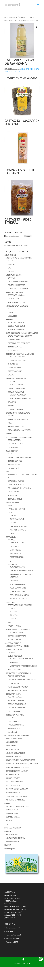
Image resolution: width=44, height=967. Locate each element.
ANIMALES (12, 540)
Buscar (28, 236)
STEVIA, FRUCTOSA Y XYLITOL (19, 430)
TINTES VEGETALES (15, 670)
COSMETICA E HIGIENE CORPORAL (18, 673)
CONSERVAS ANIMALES (16, 357)
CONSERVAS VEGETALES (17, 360)
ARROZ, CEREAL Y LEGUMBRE (17, 306)
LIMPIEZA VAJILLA (12, 817)
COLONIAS (11, 718)
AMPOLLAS (14, 662)
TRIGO (12, 533)
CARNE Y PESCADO (17, 543)
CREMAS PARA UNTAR (16, 392)
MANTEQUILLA (15, 553)
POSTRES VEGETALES (18, 588)
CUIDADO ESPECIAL (15, 656)
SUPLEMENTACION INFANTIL (16, 796)
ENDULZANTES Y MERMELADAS (18, 413)
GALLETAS (12, 402)
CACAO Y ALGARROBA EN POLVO (20, 336)
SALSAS (11, 375)
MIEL (9, 423)
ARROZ (10, 309)
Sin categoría (9, 849)
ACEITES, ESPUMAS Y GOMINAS (21, 659)
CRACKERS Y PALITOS (16, 481)
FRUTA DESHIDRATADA (16, 285)
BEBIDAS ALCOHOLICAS (16, 326)
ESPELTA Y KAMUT (17, 519)
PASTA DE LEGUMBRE (18, 530)
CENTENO (13, 515)
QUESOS (13, 561)
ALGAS (10, 454)
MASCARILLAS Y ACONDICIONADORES (23, 666)
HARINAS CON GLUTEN (16, 509)
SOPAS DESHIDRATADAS (17, 636)
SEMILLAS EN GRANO (15, 409)
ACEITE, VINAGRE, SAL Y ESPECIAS (19, 258)
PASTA (10, 513)
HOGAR (7, 803)
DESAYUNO (12, 609)
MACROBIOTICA (12, 451)
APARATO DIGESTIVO (14, 757)
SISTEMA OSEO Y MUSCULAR (17, 789)
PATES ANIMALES (14, 368)
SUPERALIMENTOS (13, 793)
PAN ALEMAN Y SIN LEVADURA (19, 488)
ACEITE (10, 261)
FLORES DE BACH (12, 775)
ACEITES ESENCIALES (14, 739)
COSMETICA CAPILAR (14, 650)
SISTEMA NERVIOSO (13, 785)
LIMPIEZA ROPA (12, 813)
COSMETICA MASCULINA (17, 704)
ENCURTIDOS (13, 364)
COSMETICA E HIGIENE (12, 643)
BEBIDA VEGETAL (14, 440)
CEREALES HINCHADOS (16, 388)
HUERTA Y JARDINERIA (12, 828)
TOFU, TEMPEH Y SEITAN (19, 595)
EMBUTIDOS (14, 546)
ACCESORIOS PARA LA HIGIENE (17, 646)
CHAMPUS (11, 652)
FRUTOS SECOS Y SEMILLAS (20, 398)
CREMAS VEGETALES (15, 444)
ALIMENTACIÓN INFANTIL (15, 838)
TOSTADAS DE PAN (15, 499)
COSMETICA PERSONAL (15, 715)
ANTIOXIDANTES (12, 749)
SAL (9, 268)
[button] (36, 27)
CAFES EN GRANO (14, 340)
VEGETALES (12, 564)
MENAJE (9, 821)
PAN (7, 472)
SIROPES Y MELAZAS (16, 426)
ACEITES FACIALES (15, 697)
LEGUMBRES (12, 316)
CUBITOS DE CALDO (15, 632)
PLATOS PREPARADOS (18, 584)
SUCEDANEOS (13, 350)
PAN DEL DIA (12, 495)
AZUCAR (11, 416)
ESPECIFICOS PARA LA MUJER (17, 771)
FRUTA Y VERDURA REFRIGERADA (22, 571)
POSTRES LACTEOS (17, 557)
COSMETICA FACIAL (13, 694)
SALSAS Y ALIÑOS (14, 468)
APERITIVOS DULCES (13, 275)
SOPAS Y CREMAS (14, 640)
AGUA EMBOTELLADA (16, 322)
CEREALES (11, 312)
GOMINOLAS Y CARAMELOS (18, 289)
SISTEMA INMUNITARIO (14, 782)
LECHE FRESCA (15, 550)
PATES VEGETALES (15, 371)
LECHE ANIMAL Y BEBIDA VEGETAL (19, 437)
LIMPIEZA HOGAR (12, 810)
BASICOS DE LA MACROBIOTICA (19, 457)
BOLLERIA (11, 381)
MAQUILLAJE (12, 732)
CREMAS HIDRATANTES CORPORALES (22, 680)
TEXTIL (9, 824)
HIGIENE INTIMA (14, 728)
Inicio (6, 17)
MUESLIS (11, 406)
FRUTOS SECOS (14, 299)
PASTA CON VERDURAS (18, 526)
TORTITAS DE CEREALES (17, 302)
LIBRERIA (7, 845)
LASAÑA (13, 523)
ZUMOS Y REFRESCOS (12, 72)
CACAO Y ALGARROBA (18, 395)
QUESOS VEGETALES (17, 591)
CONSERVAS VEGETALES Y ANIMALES (20, 354)
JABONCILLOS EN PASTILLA (18, 687)
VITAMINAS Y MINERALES (15, 800)
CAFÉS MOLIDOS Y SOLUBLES (19, 343)
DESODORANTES (14, 721)
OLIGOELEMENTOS (13, 778)
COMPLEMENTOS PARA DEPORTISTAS (20, 760)
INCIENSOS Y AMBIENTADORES (17, 806)
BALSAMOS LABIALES (16, 700)
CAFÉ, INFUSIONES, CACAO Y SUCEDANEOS (22, 333)
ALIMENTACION (11, 834)
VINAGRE (11, 271)
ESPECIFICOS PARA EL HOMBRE (17, 767)
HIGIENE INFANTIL (12, 842)
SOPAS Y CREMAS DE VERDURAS (18, 630)
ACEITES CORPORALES (16, 676)
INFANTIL (7, 831)
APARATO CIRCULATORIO (15, 753)
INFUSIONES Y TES (15, 347)
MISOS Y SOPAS (14, 465)
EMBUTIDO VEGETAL (17, 567)
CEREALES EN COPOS (16, 385)
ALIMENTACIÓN (14, 17)
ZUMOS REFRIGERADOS (18, 599)
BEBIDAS (24, 17)
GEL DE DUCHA (13, 683)
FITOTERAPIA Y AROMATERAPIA (16, 736)
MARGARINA (14, 581)
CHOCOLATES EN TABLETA (18, 282)
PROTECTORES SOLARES (17, 690)
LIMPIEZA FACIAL (14, 711)
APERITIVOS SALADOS (14, 292)
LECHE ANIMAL (13, 447)
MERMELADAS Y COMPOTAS (18, 419)
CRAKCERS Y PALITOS (16, 485)
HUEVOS (9, 434)
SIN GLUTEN (10, 602)
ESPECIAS (11, 264)
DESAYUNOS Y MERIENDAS (16, 378)
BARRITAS (11, 278)
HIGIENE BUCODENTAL (16, 725)
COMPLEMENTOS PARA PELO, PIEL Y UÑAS (22, 764)
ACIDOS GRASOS (12, 742)
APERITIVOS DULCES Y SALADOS (20, 605)
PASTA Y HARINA (12, 503)
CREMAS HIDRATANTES (16, 708)
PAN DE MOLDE (13, 492)
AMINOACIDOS (11, 746)
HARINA (10, 505)
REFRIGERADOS (11, 537)
